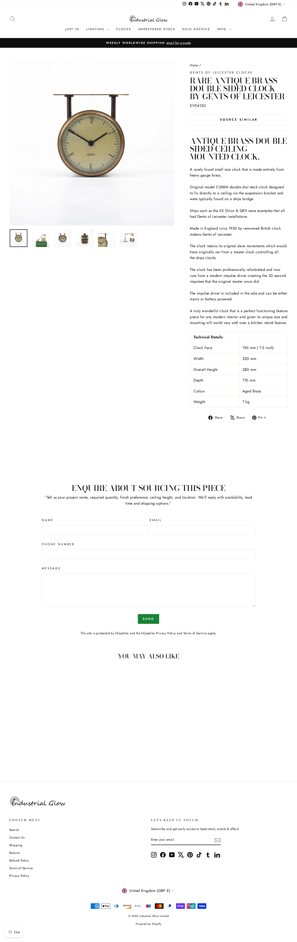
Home (194, 65)
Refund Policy (19, 860)
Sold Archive (196, 29)
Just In (72, 29)
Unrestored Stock (156, 29)
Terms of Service (195, 633)
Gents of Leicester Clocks (221, 72)
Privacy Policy (166, 633)
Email (156, 520)
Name (47, 520)
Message (51, 568)
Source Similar (239, 119)
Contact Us (16, 837)
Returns (14, 852)
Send (149, 619)
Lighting (96, 29)
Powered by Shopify (148, 924)
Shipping (15, 845)
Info (222, 29)
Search (14, 829)
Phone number (58, 544)
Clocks (123, 29)
